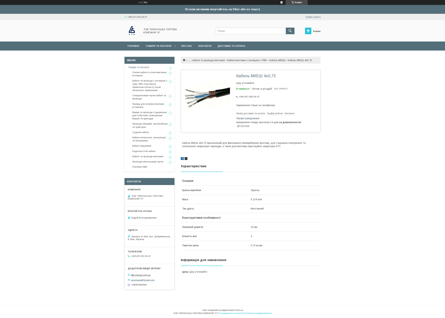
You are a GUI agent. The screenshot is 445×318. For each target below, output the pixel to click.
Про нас (186, 46)
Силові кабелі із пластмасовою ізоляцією (149, 74)
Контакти (204, 46)
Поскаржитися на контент (231, 313)
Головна (133, 46)
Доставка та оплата (231, 46)
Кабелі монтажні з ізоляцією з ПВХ (247, 60)
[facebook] (182, 159)
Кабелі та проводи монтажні (208, 60)
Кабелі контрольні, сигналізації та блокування (149, 139)
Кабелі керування (141, 145)
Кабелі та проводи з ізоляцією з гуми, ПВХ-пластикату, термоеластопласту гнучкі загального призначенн (149, 85)
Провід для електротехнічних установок (148, 105)
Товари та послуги (158, 46)
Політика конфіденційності (258, 313)
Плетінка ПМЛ (139, 167)
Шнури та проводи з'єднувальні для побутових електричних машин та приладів (149, 115)
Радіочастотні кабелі (143, 151)
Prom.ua (239, 310)
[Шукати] (290, 31)
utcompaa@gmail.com (143, 280)
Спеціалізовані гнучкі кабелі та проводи (149, 97)
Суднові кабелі (140, 132)
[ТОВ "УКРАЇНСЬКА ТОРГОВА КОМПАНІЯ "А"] (131, 37)
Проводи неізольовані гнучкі (147, 161)
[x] (186, 159)
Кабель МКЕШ (277, 60)
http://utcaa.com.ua (140, 275)
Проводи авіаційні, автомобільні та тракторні (150, 125)
